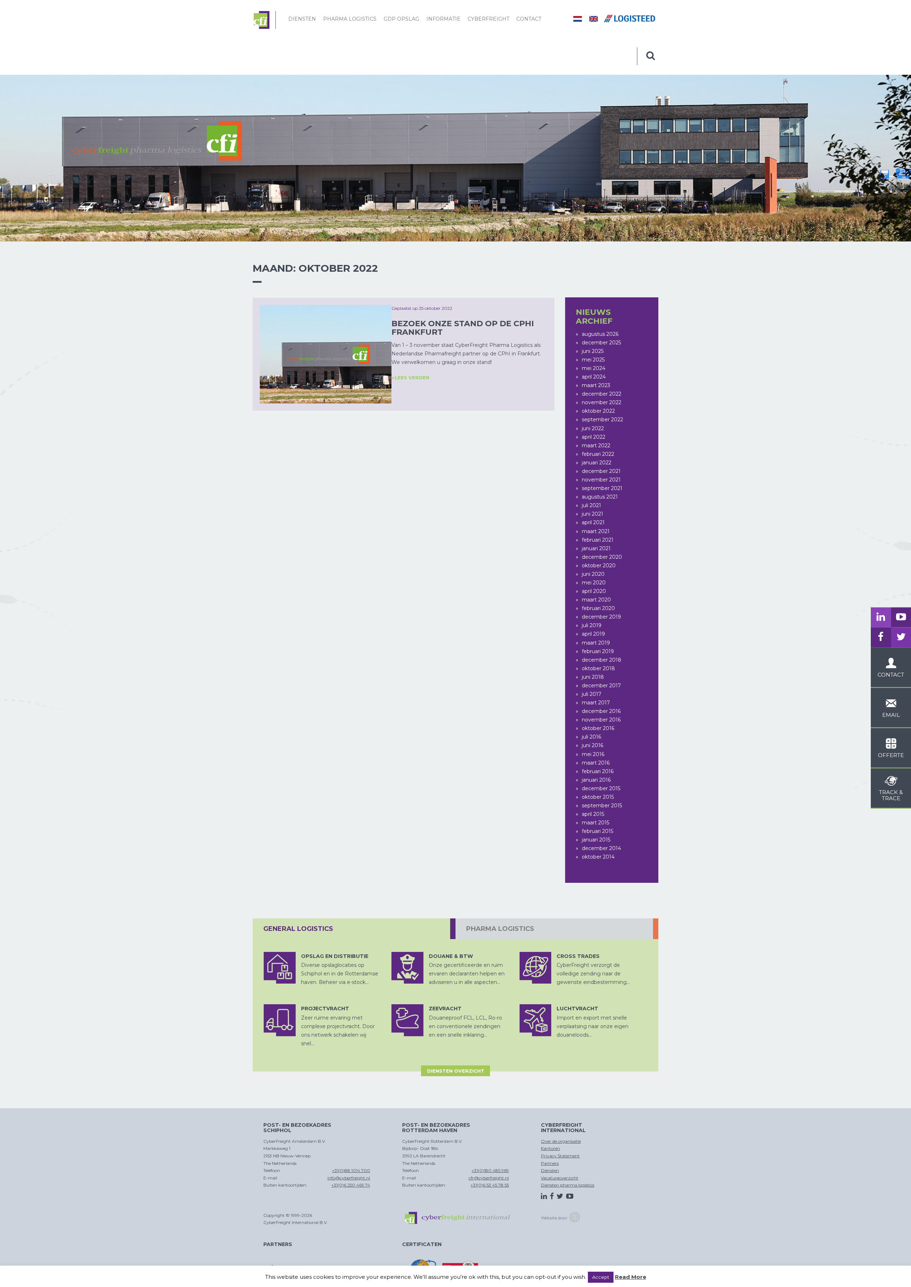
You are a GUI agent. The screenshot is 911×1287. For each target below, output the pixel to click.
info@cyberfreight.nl (348, 1178)
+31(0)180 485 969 (490, 1170)
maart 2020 (596, 599)
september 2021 (602, 488)
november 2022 (601, 402)
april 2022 (593, 437)
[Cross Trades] (536, 968)
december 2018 (601, 660)
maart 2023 (596, 385)
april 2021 (593, 522)
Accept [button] (600, 1277)
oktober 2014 (598, 857)
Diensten (302, 19)
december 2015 (601, 788)
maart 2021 (596, 531)
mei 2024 (593, 368)
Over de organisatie (561, 1141)
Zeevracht (445, 1008)
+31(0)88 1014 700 (351, 1170)
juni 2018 (593, 677)
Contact (528, 19)
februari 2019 (598, 651)
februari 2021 (598, 540)
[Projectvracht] (280, 1020)
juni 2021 (592, 514)
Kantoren (550, 1148)
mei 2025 (593, 359)
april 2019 (593, 634)
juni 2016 (592, 745)
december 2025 (601, 342)
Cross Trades (578, 956)
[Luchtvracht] (536, 1020)
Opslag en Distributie (334, 956)
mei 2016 (593, 754)
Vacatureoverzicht (559, 1178)
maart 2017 (596, 702)
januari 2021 (596, 548)
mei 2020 (594, 582)
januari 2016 (596, 780)
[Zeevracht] (407, 1020)
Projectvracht (325, 1008)
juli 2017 (591, 694)
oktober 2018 (598, 668)
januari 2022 (596, 462)
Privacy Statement (560, 1155)
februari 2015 (597, 831)
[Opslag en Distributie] (280, 968)
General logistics (298, 929)
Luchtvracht (577, 1008)
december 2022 (601, 394)
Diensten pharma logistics (567, 1185)
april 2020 (594, 591)
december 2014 (601, 848)
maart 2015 (595, 822)
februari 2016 (598, 771)
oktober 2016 (598, 728)
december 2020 (602, 557)
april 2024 (594, 377)
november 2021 (601, 479)
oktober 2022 (598, 411)
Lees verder (412, 377)
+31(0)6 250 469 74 (350, 1185)
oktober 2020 (599, 565)
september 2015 (602, 805)
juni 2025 (593, 351)
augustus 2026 (600, 334)
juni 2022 (593, 428)
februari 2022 (598, 454)
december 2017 (601, 685)
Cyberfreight (488, 19)
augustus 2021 (600, 497)
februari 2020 (598, 608)
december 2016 (601, 711)
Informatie (443, 19)
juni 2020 (593, 574)
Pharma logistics (349, 19)
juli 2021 (591, 505)
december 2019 (601, 617)
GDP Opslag (401, 19)
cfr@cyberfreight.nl (489, 1178)
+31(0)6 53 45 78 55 (489, 1185)
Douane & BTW (451, 956)
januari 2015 (596, 840)
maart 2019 (596, 643)
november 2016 (601, 720)
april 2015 (593, 814)
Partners (550, 1163)
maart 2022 (596, 445)
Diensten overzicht (455, 1071)
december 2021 (601, 471)
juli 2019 (591, 625)
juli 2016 (591, 737)
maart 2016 (596, 763)
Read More (630, 1276)
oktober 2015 (598, 797)
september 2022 (602, 419)
